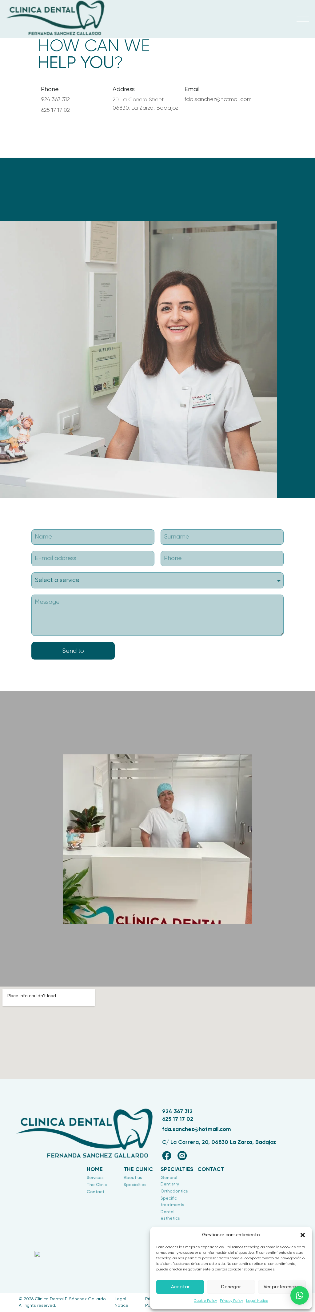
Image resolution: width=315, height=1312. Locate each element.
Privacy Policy (231, 1301)
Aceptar (180, 1287)
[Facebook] (166, 1155)
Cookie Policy (205, 1301)
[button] (303, 1235)
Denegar (231, 1287)
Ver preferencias (282, 1287)
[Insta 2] (182, 1155)
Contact (210, 1169)
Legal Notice (257, 1301)
